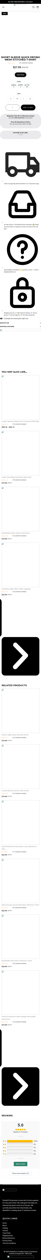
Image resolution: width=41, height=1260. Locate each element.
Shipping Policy (8, 1235)
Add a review (20, 1164)
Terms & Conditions (9, 1243)
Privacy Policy (7, 1240)
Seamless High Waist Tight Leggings (16, 589)
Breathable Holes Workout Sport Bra (16, 533)
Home (5, 1223)
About (5, 1225)
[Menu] (3, 7)
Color (19, 82)
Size (19, 94)
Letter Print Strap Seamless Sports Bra (16, 477)
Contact (5, 1230)
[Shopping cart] (38, 7)
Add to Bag (28, 107)
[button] (20, 656)
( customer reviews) (26, 63)
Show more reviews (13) (20, 1173)
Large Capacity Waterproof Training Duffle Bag (20, 421)
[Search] (33, 7)
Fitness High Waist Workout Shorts (15, 735)
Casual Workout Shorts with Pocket (15, 790)
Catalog (5, 1228)
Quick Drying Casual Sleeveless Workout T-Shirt (20, 905)
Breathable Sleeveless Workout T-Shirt (17, 961)
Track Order (7, 1233)
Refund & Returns (9, 1238)
